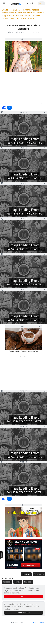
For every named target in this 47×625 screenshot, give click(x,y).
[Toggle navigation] (4, 3)
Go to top (37, 574)
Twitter (17, 582)
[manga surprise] (29, 3)
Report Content (39, 622)
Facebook (7, 582)
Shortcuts (26, 574)
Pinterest (27, 582)
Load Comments (23, 612)
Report (23, 596)
